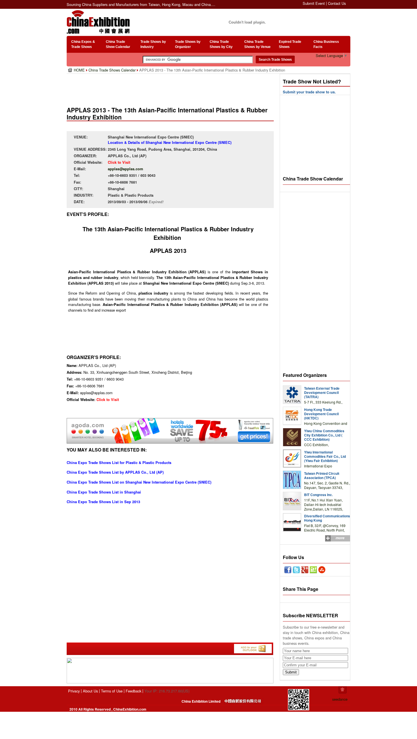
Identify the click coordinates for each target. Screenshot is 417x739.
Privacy (74, 691)
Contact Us (337, 3)
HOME (80, 70)
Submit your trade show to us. (309, 92)
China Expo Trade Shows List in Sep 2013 (103, 501)
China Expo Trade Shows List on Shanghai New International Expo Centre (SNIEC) (139, 482)
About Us (90, 691)
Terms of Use (112, 691)
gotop (342, 690)
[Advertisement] (171, 88)
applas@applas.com (125, 168)
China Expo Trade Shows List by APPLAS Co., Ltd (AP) (115, 472)
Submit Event (314, 3)
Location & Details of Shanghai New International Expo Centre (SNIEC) (169, 142)
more (340, 537)
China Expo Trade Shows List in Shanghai (104, 492)
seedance (340, 699)
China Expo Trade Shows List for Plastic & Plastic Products (119, 462)
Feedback (133, 691)
